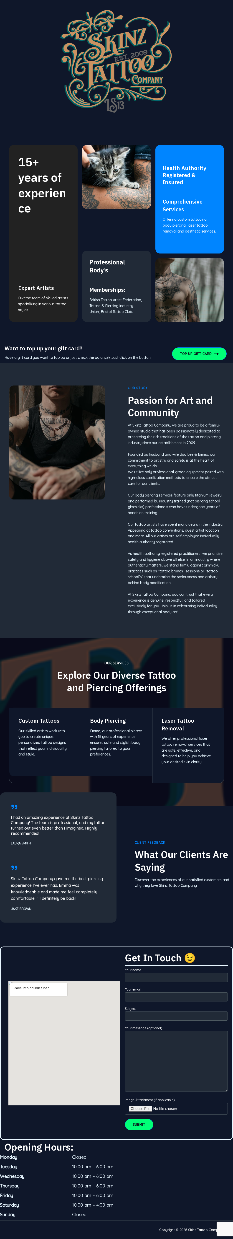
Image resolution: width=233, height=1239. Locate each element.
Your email (133, 989)
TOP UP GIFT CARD (196, 354)
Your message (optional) (143, 1028)
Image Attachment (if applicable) (150, 1100)
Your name (133, 970)
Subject (130, 1009)
